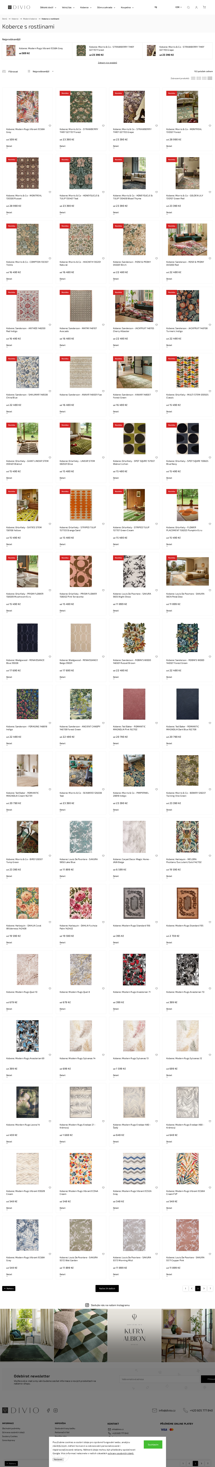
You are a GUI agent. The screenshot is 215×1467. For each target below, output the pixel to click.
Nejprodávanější (41, 71)
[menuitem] (48, 7)
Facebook (48, 1410)
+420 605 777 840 (201, 1410)
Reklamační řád (62, 1432)
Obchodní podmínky (11, 1428)
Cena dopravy (8, 1440)
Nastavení (58, 1459)
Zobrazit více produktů (107, 63)
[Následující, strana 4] (204, 1288)
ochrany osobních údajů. (121, 1453)
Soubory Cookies (10, 1436)
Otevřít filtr (10, 71)
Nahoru (10, 1288)
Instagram (55, 1410)
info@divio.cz (167, 1410)
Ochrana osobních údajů (13, 1432)
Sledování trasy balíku (65, 1428)
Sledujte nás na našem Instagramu (110, 1305)
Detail (9, 146)
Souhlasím (153, 1444)
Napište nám (61, 1436)
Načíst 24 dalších (107, 1288)
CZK (178, 7)
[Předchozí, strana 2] (191, 1288)
